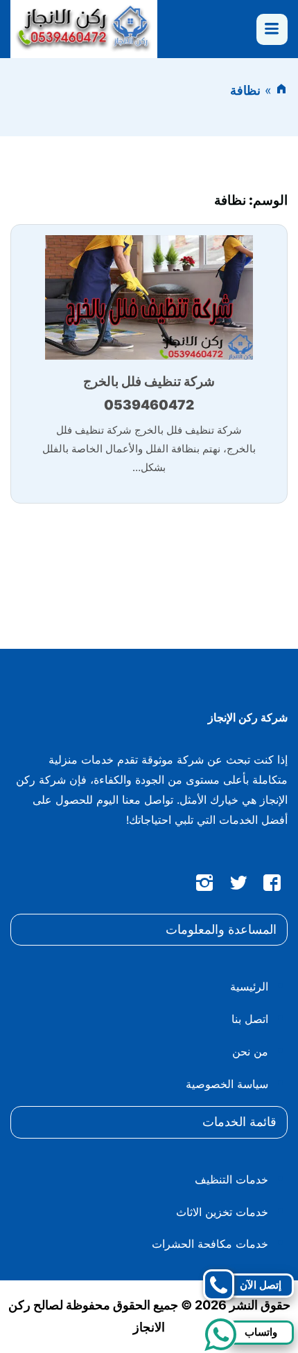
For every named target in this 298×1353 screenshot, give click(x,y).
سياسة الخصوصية (227, 1084)
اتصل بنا (249, 1019)
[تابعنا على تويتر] (238, 885)
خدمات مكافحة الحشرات (210, 1244)
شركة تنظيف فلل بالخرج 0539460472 (149, 393)
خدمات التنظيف (231, 1179)
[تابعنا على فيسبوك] (272, 885)
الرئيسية (249, 986)
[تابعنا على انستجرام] (204, 885)
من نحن (250, 1051)
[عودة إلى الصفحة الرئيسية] (281, 90)
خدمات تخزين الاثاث (222, 1212)
